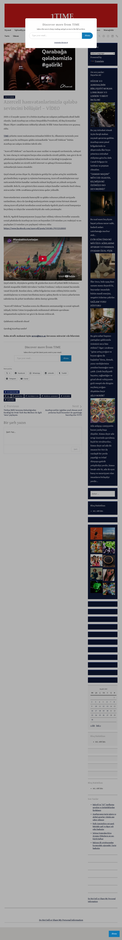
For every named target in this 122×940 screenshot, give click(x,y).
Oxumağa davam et (61, 43)
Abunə (87, 35)
